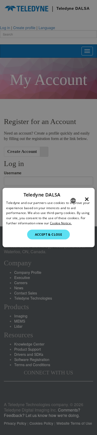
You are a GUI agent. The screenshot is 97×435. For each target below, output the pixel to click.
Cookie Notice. (61, 223)
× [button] (87, 199)
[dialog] (48, 217)
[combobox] (73, 200)
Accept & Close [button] (48, 234)
